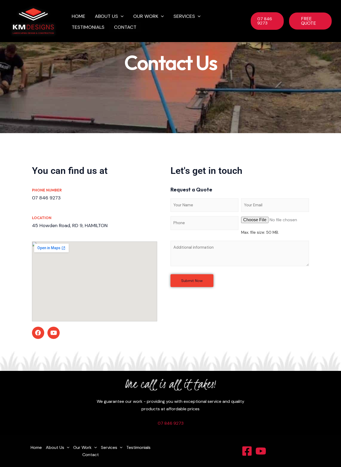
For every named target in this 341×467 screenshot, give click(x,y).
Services (184, 16)
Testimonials (88, 27)
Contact (125, 27)
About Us (106, 16)
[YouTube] (260, 451)
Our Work (145, 16)
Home (78, 16)
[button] (121, 16)
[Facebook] (247, 451)
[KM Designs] (33, 20)
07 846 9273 (171, 423)
